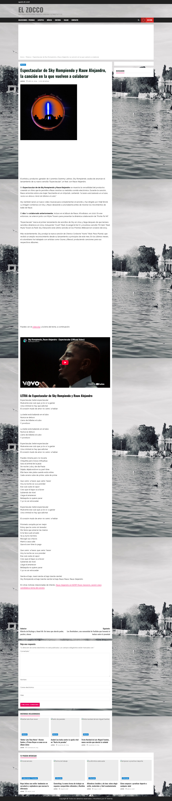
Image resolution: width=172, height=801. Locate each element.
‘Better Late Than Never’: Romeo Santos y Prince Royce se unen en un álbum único (33, 742)
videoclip (36, 327)
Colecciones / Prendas (26, 20)
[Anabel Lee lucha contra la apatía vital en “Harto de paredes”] (65, 727)
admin (22, 81)
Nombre (23, 680)
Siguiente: (88, 631)
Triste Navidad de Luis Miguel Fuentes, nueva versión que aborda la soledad (95, 740)
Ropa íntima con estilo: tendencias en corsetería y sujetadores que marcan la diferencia (34, 786)
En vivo (149, 20)
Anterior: (42, 631)
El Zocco (30, 9)
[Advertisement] (86, 41)
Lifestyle (41, 20)
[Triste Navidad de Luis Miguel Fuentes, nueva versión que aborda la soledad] (96, 727)
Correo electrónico (27, 687)
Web (22, 695)
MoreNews (97, 799)
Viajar (66, 20)
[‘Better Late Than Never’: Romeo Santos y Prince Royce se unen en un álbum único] (34, 727)
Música (49, 20)
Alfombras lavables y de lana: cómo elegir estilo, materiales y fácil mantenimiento (102, 784)
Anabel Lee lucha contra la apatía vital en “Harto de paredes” (65, 740)
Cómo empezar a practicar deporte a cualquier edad (133, 784)
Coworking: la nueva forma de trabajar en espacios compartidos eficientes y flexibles (69, 784)
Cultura (58, 20)
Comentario (25, 651)
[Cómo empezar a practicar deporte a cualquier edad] (136, 770)
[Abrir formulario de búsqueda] (138, 20)
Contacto (74, 20)
